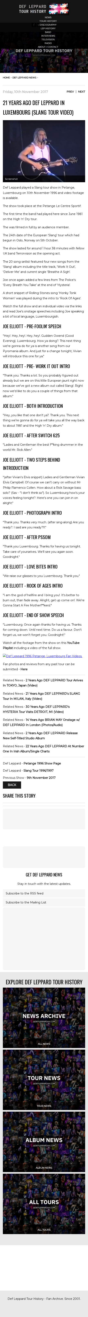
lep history (48, 28)
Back (12, 785)
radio (48, 43)
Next (81, 91)
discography (48, 25)
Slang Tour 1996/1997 (39, 770)
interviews (48, 36)
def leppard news (24, 77)
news (48, 17)
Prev (70, 91)
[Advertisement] (44, 857)
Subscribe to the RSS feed (24, 893)
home (6, 77)
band (48, 32)
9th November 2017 (41, 778)
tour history (48, 21)
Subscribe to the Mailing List (26, 902)
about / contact (48, 47)
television (48, 39)
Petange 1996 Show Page (42, 763)
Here (24, 669)
